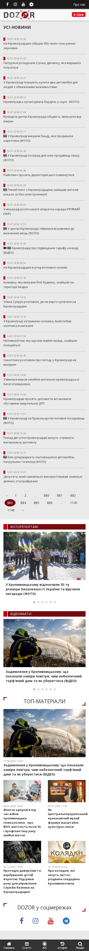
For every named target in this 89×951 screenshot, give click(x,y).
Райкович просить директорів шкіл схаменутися (38, 175)
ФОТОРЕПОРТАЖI (24, 527)
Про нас (79, 4)
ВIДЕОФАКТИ (20, 614)
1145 (73, 503)
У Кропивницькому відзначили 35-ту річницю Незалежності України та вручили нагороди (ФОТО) (43, 589)
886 (49, 503)
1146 (11, 510)
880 (46, 495)
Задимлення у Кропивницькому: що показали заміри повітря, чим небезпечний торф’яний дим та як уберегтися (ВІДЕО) (44, 676)
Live (80, 14)
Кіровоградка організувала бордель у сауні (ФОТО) (41, 102)
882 (73, 495)
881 (60, 495)
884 (23, 503)
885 (36, 503)
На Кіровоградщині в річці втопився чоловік (35, 267)
